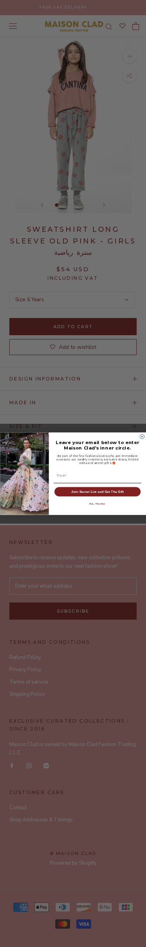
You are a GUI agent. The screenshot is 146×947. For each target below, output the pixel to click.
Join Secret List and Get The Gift (97, 491)
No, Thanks (97, 503)
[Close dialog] (142, 436)
